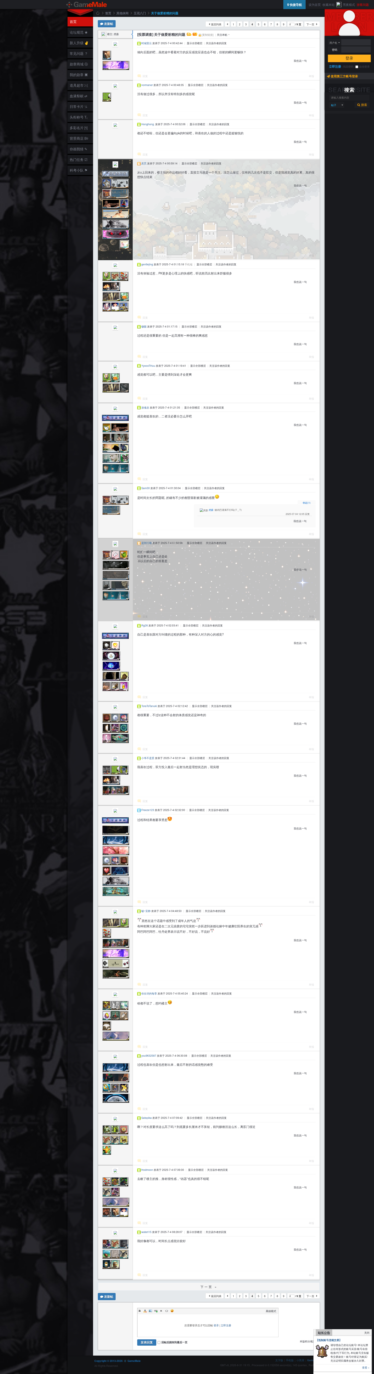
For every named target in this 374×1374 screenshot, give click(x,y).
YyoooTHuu (148, 365)
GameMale (97, 13)
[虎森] (103, 34)
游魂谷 (145, 407)
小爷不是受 (147, 758)
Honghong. (148, 124)
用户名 (333, 42)
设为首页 (315, 4)
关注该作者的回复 (216, 43)
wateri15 (146, 1232)
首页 (73, 21)
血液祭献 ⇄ (78, 95)
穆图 (144, 326)
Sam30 (145, 488)
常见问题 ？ (79, 53)
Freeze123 (147, 810)
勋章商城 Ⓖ (79, 64)
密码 (334, 50)
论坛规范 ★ (79, 32)
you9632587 (148, 1055)
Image (150, 1311)
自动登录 (364, 66)
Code (166, 1311)
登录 (349, 58)
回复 (145, 76)
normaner (147, 85)
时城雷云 (146, 43)
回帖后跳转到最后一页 (174, 1342)
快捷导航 (295, 4)
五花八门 (140, 13)
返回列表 (216, 24)
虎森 (116, 34)
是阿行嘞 (146, 543)
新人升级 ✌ (79, 42)
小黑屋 (300, 1360)
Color (145, 1311)
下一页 (310, 24)
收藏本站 (328, 4)
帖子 (333, 105)
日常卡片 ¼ (78, 106)
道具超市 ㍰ (78, 85)
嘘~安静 (146, 911)
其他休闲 (122, 13)
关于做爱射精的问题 (164, 13)
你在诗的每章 (149, 993)
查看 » (365, 1367)
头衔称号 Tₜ (78, 117)
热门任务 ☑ (78, 159)
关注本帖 (222, 34)
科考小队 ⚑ (78, 170)
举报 (311, 76)
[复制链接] (207, 34)
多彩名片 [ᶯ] (78, 127)
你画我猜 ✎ (78, 148)
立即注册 (335, 66)
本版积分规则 (307, 1341)
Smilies (172, 1311)
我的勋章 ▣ (79, 74)
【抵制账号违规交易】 (329, 1340)
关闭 (366, 1332)
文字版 (279, 1360)
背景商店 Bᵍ (79, 138)
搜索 (363, 105)
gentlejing (147, 264)
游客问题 (363, 4)
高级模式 (271, 1311)
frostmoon (147, 1169)
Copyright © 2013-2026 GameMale (117, 1361)
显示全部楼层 (194, 43)
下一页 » (209, 1287)
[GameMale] (86, 4)
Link (156, 1311)
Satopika (146, 1117)
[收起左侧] (132, 34)
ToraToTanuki (149, 706)
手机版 (290, 1360)
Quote (161, 1311)
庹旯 (144, 163)
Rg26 (144, 625)
